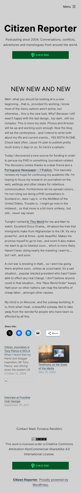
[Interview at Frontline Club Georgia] (19, 387)
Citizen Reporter (40, 28)
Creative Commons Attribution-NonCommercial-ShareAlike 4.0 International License (41, 449)
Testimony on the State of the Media (53, 366)
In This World (35, 221)
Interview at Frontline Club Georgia (17, 399)
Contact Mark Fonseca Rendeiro (39, 429)
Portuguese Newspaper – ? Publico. (29, 170)
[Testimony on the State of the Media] (54, 354)
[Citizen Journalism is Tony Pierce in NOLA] (21, 360)
